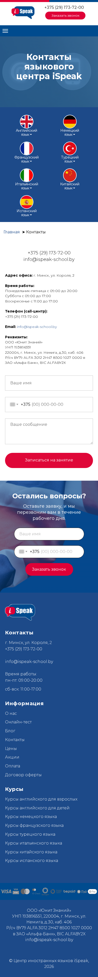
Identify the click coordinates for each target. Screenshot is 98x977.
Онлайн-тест (18, 722)
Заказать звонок (49, 569)
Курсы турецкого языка (30, 834)
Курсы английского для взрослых (41, 799)
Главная (12, 232)
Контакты (15, 739)
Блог (10, 730)
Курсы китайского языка (31, 852)
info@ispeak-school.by (37, 326)
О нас (11, 713)
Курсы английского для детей (37, 808)
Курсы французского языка (34, 825)
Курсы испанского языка (31, 860)
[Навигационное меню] (5, 31)
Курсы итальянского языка (33, 843)
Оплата (12, 766)
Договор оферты (23, 774)
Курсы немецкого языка (31, 816)
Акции (12, 757)
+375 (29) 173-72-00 (64, 7)
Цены (11, 748)
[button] (65, 15)
